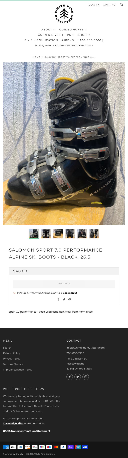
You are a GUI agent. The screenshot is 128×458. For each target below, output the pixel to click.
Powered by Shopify (13, 454)
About (46, 29)
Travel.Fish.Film (13, 423)
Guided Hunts (71, 29)
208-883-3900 (75, 353)
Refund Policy (11, 353)
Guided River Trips (54, 34)
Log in (94, 4)
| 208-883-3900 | (90, 40)
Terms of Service (13, 364)
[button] (34, 234)
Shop (82, 34)
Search (7, 347)
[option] (64, 143)
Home (36, 57)
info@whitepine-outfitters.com (64, 45)
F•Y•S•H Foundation (41, 40)
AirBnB (68, 40)
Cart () (110, 4)
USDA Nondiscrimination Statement (26, 431)
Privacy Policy (11, 358)
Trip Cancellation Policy (17, 369)
